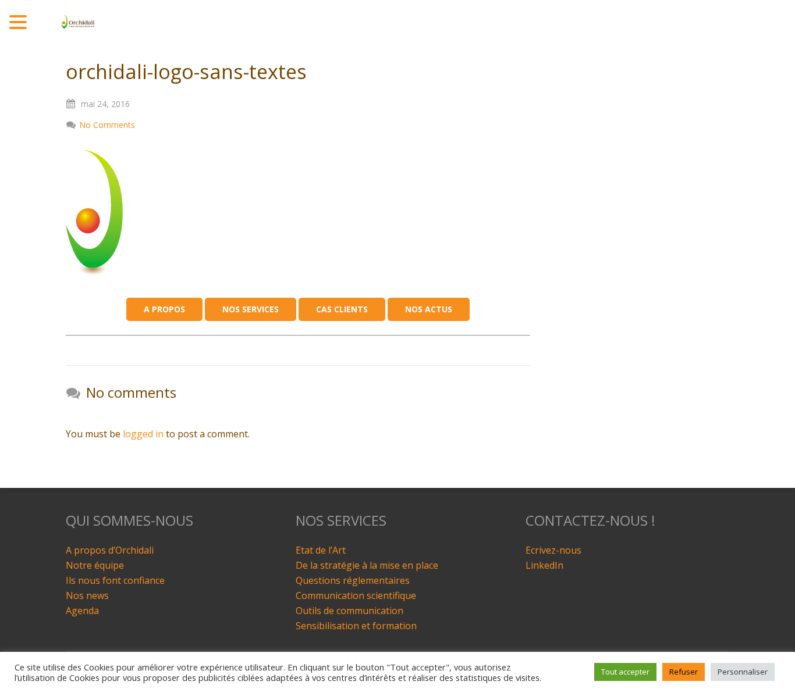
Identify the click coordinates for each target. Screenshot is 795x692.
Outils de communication (349, 610)
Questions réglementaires (353, 580)
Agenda (82, 610)
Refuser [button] (683, 671)
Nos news (87, 595)
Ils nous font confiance (115, 580)
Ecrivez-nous (553, 550)
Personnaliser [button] (743, 671)
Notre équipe (95, 565)
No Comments (107, 124)
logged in (143, 433)
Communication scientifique (356, 595)
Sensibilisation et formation (356, 625)
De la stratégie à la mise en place (367, 565)
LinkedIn (544, 565)
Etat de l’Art (321, 550)
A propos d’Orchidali (110, 550)
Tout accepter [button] (625, 671)
